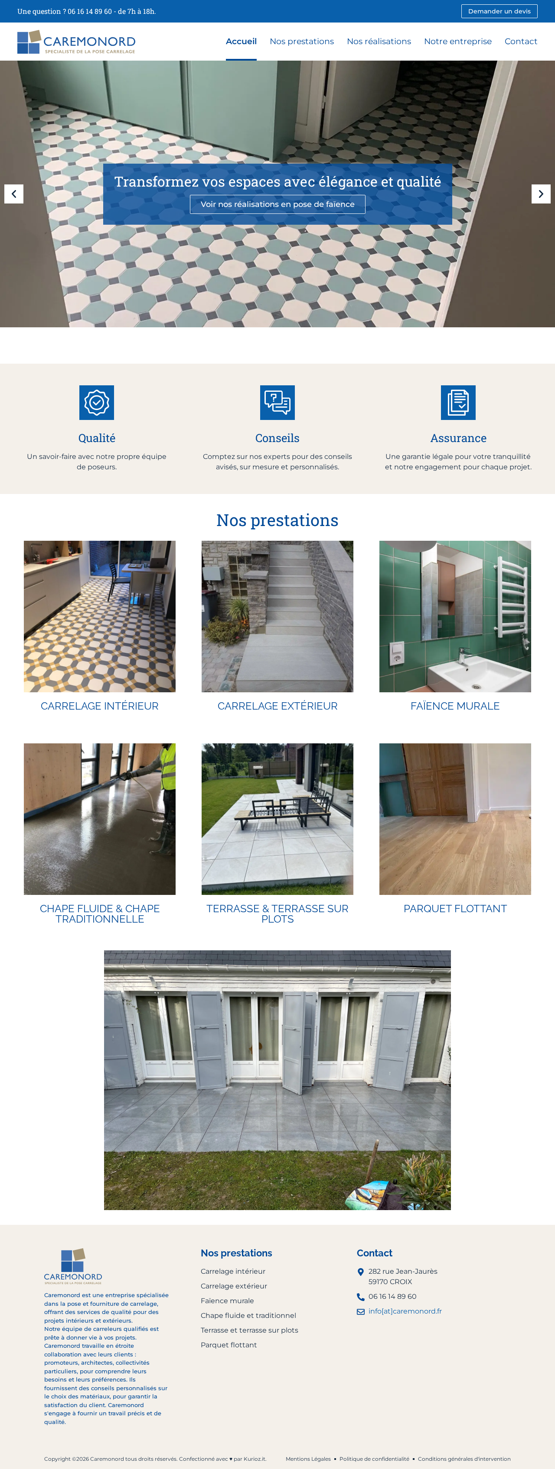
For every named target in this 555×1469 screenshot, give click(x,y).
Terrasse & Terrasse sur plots (277, 913)
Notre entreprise (458, 41)
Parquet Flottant (455, 908)
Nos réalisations (379, 41)
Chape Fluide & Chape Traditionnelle (100, 913)
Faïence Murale (455, 706)
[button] (13, 193)
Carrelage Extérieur (278, 706)
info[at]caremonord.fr (405, 1311)
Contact (521, 41)
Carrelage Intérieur (100, 706)
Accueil (241, 41)
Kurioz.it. (255, 1459)
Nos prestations (302, 41)
